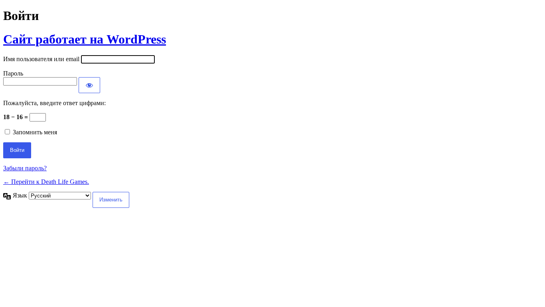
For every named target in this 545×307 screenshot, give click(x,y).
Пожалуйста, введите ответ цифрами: (54, 103)
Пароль (13, 73)
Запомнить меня (35, 132)
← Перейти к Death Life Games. (46, 181)
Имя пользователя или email (41, 59)
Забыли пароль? (25, 168)
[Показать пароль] (89, 85)
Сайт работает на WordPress (84, 39)
